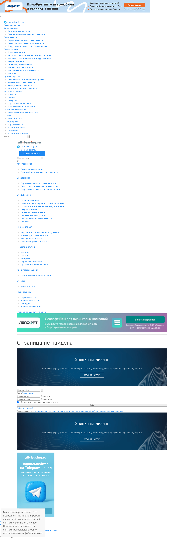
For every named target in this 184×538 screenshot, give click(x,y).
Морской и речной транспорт (22, 88)
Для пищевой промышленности (23, 70)
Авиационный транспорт (20, 85)
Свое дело (13, 130)
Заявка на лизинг (12, 25)
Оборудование (11, 49)
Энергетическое (16, 61)
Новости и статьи (13, 91)
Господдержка (11, 121)
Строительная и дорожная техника (25, 40)
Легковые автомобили (19, 31)
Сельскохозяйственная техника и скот (27, 43)
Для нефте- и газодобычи (20, 67)
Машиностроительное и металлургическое (29, 58)
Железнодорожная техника (21, 82)
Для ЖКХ (12, 73)
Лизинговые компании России (23, 112)
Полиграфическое (16, 52)
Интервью (12, 100)
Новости (12, 94)
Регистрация (28, 393)
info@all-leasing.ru (28, 150)
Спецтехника (10, 37)
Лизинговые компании (15, 109)
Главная (21, 312)
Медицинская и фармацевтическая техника (29, 55)
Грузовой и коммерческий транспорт (26, 34)
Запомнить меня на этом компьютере (39, 402)
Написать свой (15, 118)
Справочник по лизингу (19, 103)
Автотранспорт (11, 28)
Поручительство (16, 124)
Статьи (11, 97)
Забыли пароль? (25, 408)
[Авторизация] (18, 161)
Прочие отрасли (12, 76)
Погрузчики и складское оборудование (27, 46)
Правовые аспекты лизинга (21, 106)
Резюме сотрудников (35, 312)
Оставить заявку (92, 375)
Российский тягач (17, 127)
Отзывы (8, 115)
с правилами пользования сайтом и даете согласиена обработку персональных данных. (79, 411)
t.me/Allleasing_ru (15, 22)
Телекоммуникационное (20, 64)
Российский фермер (18, 133)
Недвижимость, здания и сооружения (27, 79)
